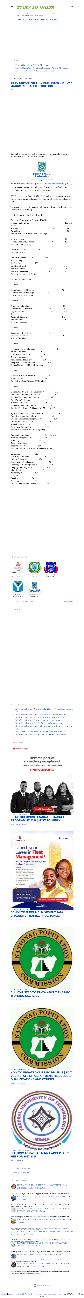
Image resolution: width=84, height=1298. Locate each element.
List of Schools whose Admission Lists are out (34, 70)
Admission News (15, 602)
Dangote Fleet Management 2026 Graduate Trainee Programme (36, 914)
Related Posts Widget (68, 601)
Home (19, 19)
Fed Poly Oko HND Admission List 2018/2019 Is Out (39, 1254)
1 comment (19, 1160)
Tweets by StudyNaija (19, 1172)
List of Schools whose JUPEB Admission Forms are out (38, 723)
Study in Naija (36, 7)
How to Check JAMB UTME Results (31, 65)
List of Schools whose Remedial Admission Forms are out (39, 717)
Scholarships (47, 19)
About (11, 1293)
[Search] (72, 6)
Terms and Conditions (47, 1293)
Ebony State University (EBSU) (58, 183)
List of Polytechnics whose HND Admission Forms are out (40, 731)
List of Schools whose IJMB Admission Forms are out (38, 720)
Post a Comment (21, 824)
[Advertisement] (42, 36)
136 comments (20, 1083)
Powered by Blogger (43, 1285)
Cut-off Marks (25, 602)
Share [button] (30, 78)
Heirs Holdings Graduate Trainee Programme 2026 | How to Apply (37, 818)
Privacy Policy (30, 1293)
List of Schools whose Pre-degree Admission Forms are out (40, 714)
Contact (19, 1293)
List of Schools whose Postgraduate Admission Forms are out (41, 734)
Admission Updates (31, 19)
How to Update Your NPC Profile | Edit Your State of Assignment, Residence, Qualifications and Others (41, 1076)
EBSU (32, 602)
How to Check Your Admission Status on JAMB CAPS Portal (41, 67)
